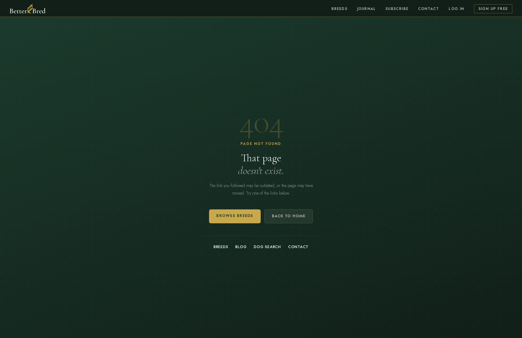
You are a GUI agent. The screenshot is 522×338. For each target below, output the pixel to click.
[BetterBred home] (28, 8)
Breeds (339, 8)
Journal (366, 8)
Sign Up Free (493, 8)
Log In (456, 8)
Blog (240, 247)
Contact (428, 8)
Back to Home (288, 216)
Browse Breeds (234, 215)
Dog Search (267, 247)
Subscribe (396, 8)
